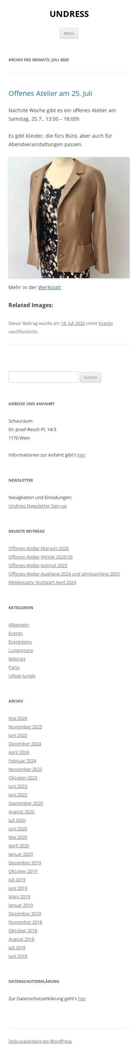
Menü (69, 33)
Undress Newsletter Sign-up (37, 506)
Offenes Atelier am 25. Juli (50, 93)
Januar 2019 (20, 905)
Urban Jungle (21, 675)
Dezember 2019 (24, 862)
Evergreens (20, 641)
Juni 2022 (17, 794)
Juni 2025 (17, 735)
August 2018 (21, 939)
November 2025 (25, 726)
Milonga (16, 658)
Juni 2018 (17, 956)
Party (14, 667)
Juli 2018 (16, 947)
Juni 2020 (17, 828)
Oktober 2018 (22, 930)
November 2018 (25, 922)
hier (81, 455)
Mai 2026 (17, 718)
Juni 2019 (17, 888)
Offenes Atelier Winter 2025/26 (40, 557)
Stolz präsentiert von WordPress (40, 1041)
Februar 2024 (22, 760)
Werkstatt (49, 287)
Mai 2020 (17, 837)
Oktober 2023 (22, 777)
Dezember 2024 (24, 743)
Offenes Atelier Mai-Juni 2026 (38, 548)
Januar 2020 (20, 854)
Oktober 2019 (22, 871)
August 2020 (21, 811)
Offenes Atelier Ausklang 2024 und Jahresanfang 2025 (64, 574)
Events (106, 323)
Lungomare (20, 650)
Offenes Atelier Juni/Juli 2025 (37, 565)
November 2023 (25, 769)
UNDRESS (69, 13)
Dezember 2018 (24, 913)
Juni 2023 (17, 786)
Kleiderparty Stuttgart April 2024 (42, 582)
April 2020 (18, 845)
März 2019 (19, 896)
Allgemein (18, 624)
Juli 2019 (16, 879)
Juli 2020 (16, 820)
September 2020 (25, 803)
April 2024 (18, 752)
